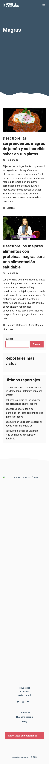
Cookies (24, 691)
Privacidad (24, 687)
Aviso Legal (24, 695)
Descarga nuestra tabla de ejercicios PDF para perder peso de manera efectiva (24, 412)
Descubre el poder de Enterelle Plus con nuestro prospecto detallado (22, 434)
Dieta (31, 325)
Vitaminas (8, 329)
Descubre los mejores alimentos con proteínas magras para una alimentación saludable (24, 256)
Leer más (8, 201)
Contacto (24, 712)
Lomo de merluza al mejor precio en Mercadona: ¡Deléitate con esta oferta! (23, 391)
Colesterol (21, 325)
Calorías (11, 325)
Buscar (9, 338)
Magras (11, 207)
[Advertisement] (24, 58)
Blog (24, 721)
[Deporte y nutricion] (13, 4)
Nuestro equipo (24, 717)
